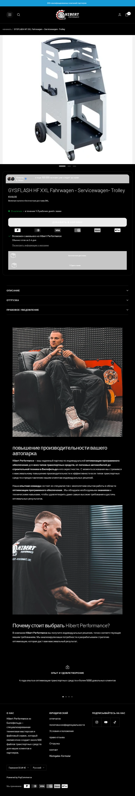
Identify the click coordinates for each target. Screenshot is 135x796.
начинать (7, 29)
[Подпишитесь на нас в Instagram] (96, 722)
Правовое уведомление (23, 310)
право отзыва (57, 737)
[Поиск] (18, 14)
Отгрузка (13, 300)
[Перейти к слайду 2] (66, 696)
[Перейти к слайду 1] (63, 696)
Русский (37, 767)
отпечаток (55, 718)
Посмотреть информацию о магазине (30, 245)
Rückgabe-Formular (60, 755)
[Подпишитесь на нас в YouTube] (105, 722)
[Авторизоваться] (119, 14)
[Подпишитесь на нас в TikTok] (114, 722)
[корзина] (126, 14)
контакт (53, 749)
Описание (13, 290)
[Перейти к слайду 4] (71, 696)
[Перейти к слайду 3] (68, 696)
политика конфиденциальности (67, 724)
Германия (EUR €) (17, 767)
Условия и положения (61, 731)
